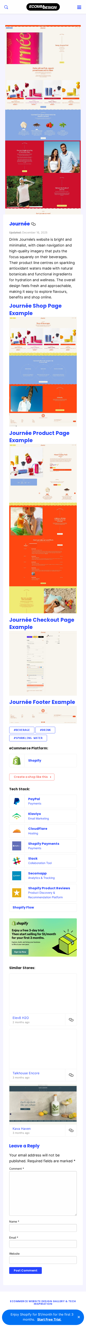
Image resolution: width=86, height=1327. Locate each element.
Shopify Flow (23, 907)
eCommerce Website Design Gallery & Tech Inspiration (43, 1303)
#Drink (45, 730)
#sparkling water (28, 738)
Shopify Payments (43, 843)
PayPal (34, 799)
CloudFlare (37, 828)
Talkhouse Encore (26, 1073)
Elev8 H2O (21, 1018)
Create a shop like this (31, 777)
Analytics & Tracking (41, 877)
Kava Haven (22, 1129)
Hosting (33, 833)
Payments (34, 803)
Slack (33, 858)
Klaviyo (34, 814)
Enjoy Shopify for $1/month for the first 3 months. (42, 1317)
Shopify (34, 760)
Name (14, 1221)
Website (14, 1253)
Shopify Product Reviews (49, 888)
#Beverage (22, 730)
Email (13, 1237)
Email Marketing (38, 818)
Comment (16, 1168)
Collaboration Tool (40, 863)
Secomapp (37, 873)
